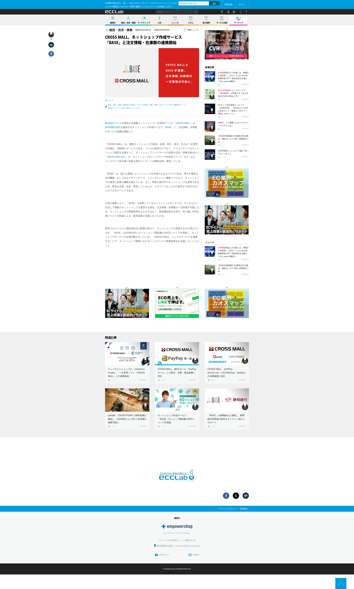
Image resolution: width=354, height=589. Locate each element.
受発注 (132, 105)
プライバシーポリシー (227, 509)
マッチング (238, 23)
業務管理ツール (179, 105)
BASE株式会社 (113, 127)
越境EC (113, 23)
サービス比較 (221, 23)
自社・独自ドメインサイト (131, 108)
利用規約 (244, 509)
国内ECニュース (114, 108)
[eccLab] (177, 484)
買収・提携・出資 (156, 105)
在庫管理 (125, 105)
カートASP (168, 105)
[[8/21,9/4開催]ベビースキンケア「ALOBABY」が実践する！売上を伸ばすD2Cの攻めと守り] (210, 94)
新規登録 (228, 4)
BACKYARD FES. (116, 157)
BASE (168, 127)
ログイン (242, 4)
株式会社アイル (113, 123)
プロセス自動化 (142, 105)
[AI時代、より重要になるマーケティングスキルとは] (210, 126)
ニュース (175, 23)
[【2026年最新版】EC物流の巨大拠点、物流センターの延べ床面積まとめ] (210, 140)
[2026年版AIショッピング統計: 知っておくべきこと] (210, 154)
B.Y (186, 157)
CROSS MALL (183, 123)
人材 (159, 23)
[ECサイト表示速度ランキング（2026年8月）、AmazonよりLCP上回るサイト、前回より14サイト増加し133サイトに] (210, 109)
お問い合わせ (164, 555)
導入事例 (206, 23)
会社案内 (195, 555)
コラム (190, 23)
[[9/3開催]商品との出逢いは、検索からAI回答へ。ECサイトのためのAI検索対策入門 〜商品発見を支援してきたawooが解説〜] (210, 76)
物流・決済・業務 (128, 23)
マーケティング (144, 23)
